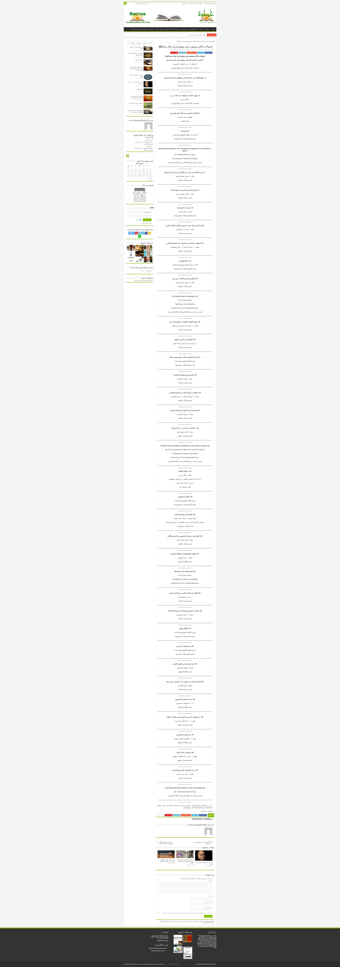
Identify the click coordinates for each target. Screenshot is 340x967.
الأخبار (206, 41)
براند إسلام (149, 146)
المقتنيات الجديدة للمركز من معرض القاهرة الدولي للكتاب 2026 (185, 861)
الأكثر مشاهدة (207, 819)
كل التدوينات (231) (147, 150)
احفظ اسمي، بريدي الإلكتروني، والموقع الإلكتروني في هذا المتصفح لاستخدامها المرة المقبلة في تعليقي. (187, 913)
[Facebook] (146, 3)
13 (135, 171)
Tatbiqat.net (134, 964)
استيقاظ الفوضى (148, 144)
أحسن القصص (139, 60)
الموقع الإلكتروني (208, 907)
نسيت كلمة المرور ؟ (146, 223)
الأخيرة (150, 43)
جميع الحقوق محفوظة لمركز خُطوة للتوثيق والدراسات (151, 964)
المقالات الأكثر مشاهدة (197, 819)
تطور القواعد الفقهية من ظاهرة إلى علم (183, 322)
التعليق (210, 880)
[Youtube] (141, 3)
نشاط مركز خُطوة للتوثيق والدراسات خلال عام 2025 (193, 35)
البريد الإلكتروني (208, 902)
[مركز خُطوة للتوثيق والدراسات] (206, 16)
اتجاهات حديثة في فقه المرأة (136, 103)
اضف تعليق (179, 49)
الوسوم (132, 43)
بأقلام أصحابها (168, 29)
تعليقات (139, 43)
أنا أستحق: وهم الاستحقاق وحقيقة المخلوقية (202, 842)
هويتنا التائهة (140, 89)
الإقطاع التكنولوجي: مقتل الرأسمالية (143, 148)
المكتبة (201, 29)
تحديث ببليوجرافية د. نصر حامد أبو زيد (143, 142)
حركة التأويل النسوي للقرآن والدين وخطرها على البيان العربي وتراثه (136, 68)
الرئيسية (213, 29)
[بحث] (125, 3)
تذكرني (138, 219)
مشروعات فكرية (159, 29)
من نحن (208, 29)
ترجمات (152, 29)
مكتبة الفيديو (194, 29)
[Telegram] (137, 3)
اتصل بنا (191, 3)
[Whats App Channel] (135, 3)
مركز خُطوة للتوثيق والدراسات (205, 49)
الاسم (210, 896)
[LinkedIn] (143, 3)
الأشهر (144, 43)
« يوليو (150, 179)
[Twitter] (145, 3)
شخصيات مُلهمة (144, 29)
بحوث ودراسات (184, 29)
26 (139, 175)
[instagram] (140, 3)
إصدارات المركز (135, 29)
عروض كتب (175, 29)
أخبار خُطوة (185, 3)
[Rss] (148, 3)
